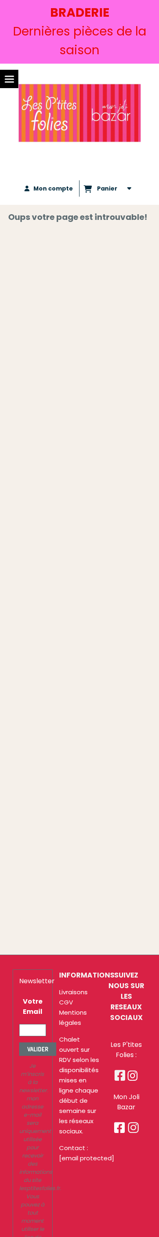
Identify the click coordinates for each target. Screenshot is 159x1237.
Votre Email (32, 1006)
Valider (37, 1049)
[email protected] (86, 1158)
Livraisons (73, 992)
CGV (66, 1002)
